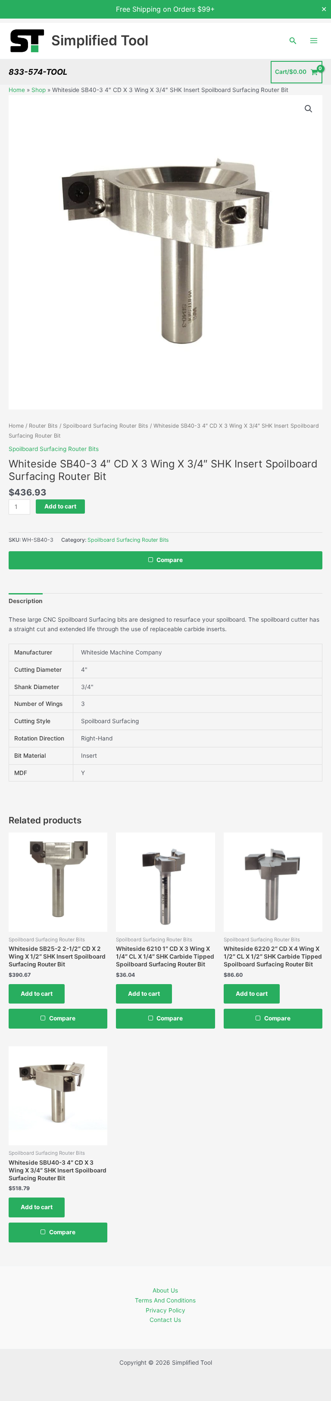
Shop (38, 89)
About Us (165, 1290)
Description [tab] (26, 600)
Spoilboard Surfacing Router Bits (105, 426)
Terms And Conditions (165, 1300)
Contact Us (165, 1319)
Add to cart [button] (37, 993)
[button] (293, 40)
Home (17, 89)
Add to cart (60, 506)
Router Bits (43, 426)
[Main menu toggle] (314, 40)
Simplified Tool (99, 40)
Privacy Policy (165, 1310)
